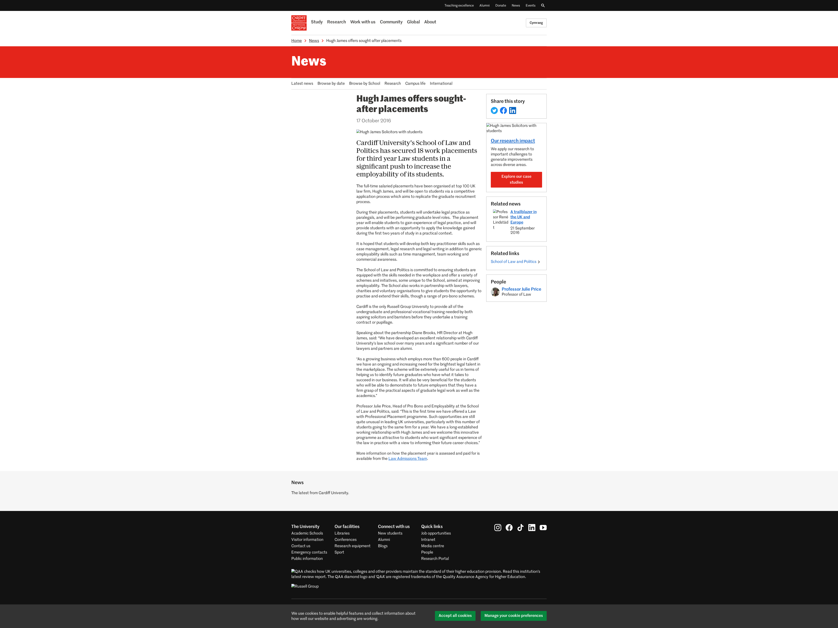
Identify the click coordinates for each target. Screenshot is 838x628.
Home (296, 41)
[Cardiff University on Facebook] (509, 528)
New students (390, 533)
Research (336, 22)
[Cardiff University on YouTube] (543, 528)
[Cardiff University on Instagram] (497, 528)
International (441, 84)
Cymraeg (536, 22)
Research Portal (435, 559)
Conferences (346, 540)
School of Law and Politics (513, 262)
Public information (307, 559)
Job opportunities (436, 533)
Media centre (432, 546)
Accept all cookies (455, 616)
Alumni (484, 5)
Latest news (302, 84)
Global (413, 22)
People (427, 552)
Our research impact (513, 141)
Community (391, 22)
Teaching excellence (459, 5)
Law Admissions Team (407, 459)
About (430, 22)
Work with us (363, 22)
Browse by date (331, 84)
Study (317, 22)
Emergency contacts (309, 552)
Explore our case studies (516, 180)
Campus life (415, 84)
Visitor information (307, 540)
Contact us (300, 546)
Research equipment (353, 546)
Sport (339, 552)
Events (531, 5)
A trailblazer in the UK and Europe (523, 217)
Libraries (342, 533)
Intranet (428, 540)
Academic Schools (307, 533)
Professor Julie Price (521, 289)
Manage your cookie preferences (513, 616)
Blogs (383, 546)
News (516, 5)
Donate (500, 5)
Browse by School (364, 84)
